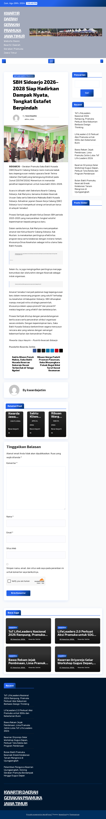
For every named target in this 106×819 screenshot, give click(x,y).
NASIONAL (13, 628)
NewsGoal (63, 815)
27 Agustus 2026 (18, 667)
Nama (9, 516)
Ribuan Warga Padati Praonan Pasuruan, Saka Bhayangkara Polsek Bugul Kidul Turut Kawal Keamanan (48, 364)
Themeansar (74, 815)
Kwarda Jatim (34, 639)
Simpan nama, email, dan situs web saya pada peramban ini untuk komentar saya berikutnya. (35, 570)
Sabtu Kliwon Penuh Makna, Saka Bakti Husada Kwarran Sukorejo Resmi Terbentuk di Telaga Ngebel (23, 364)
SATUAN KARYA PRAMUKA (24, 76)
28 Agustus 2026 (18, 639)
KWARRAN (62, 656)
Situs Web (11, 548)
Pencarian (79, 74)
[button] (97, 61)
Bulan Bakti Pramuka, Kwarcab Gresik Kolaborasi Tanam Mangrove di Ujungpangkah (85, 186)
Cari (87, 93)
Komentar (11, 463)
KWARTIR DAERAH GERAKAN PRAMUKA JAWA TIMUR (14, 24)
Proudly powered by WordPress (39, 815)
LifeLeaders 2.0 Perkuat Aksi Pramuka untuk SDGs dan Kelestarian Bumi (76, 634)
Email (9, 532)
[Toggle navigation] (51, 61)
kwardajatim (31, 116)
